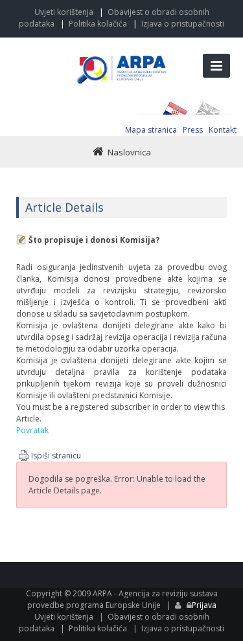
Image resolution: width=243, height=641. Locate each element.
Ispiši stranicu (56, 455)
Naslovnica (129, 152)
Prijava (204, 605)
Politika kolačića (98, 23)
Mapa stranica (151, 129)
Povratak (32, 430)
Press (193, 129)
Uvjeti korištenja (63, 11)
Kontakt (223, 129)
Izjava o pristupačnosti (182, 23)
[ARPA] (121, 56)
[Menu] (216, 66)
